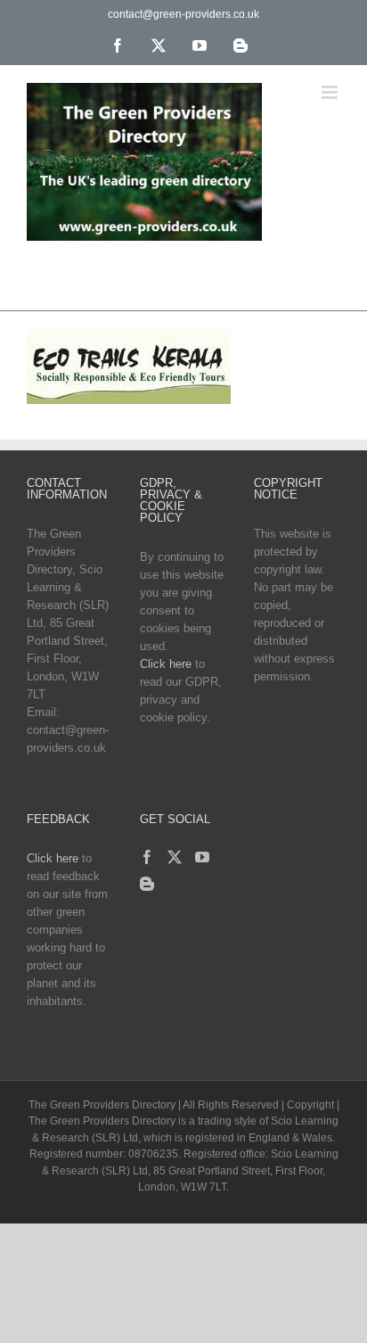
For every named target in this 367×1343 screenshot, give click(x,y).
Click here (166, 664)
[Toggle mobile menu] (331, 92)
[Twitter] (174, 857)
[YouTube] (202, 857)
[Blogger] (147, 884)
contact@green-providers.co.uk (183, 14)
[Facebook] (147, 857)
